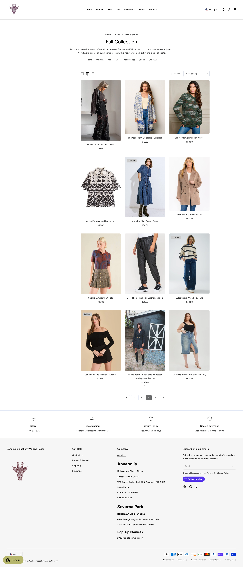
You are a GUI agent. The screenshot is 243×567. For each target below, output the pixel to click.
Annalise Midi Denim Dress (145, 221)
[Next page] (163, 397)
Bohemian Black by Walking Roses (27, 561)
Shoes (142, 59)
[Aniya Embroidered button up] (101, 187)
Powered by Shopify (49, 561)
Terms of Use (212, 473)
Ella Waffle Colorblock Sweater (189, 137)
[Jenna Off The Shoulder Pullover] (101, 340)
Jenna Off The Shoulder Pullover (100, 374)
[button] (223, 9)
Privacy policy (168, 560)
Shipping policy (230, 560)
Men (109, 59)
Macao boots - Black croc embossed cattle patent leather (145, 376)
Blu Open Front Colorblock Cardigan (145, 137)
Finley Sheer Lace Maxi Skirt (100, 144)
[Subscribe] (233, 466)
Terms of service (215, 560)
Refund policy (182, 560)
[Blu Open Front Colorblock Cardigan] (145, 107)
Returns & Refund (80, 460)
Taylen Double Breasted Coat (189, 214)
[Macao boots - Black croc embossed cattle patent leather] (145, 340)
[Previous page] (127, 397)
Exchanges (77, 471)
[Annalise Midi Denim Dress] (145, 187)
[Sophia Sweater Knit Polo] (101, 263)
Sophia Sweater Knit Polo (100, 297)
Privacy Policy (223, 473)
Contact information (198, 560)
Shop (117, 34)
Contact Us (77, 455)
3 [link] (148, 397)
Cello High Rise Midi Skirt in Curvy (189, 374)
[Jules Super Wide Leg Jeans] (189, 263)
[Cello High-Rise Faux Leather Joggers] (145, 263)
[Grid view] (82, 73)
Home (108, 34)
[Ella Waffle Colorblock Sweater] (189, 107)
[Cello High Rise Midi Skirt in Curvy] (189, 340)
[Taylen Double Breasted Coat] (189, 184)
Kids (117, 59)
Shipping (76, 465)
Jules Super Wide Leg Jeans (189, 297)
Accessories (129, 59)
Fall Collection (131, 34)
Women (100, 59)
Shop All (153, 59)
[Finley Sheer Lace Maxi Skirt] (101, 110)
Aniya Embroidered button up (100, 221)
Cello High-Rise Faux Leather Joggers (145, 297)
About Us (121, 455)
